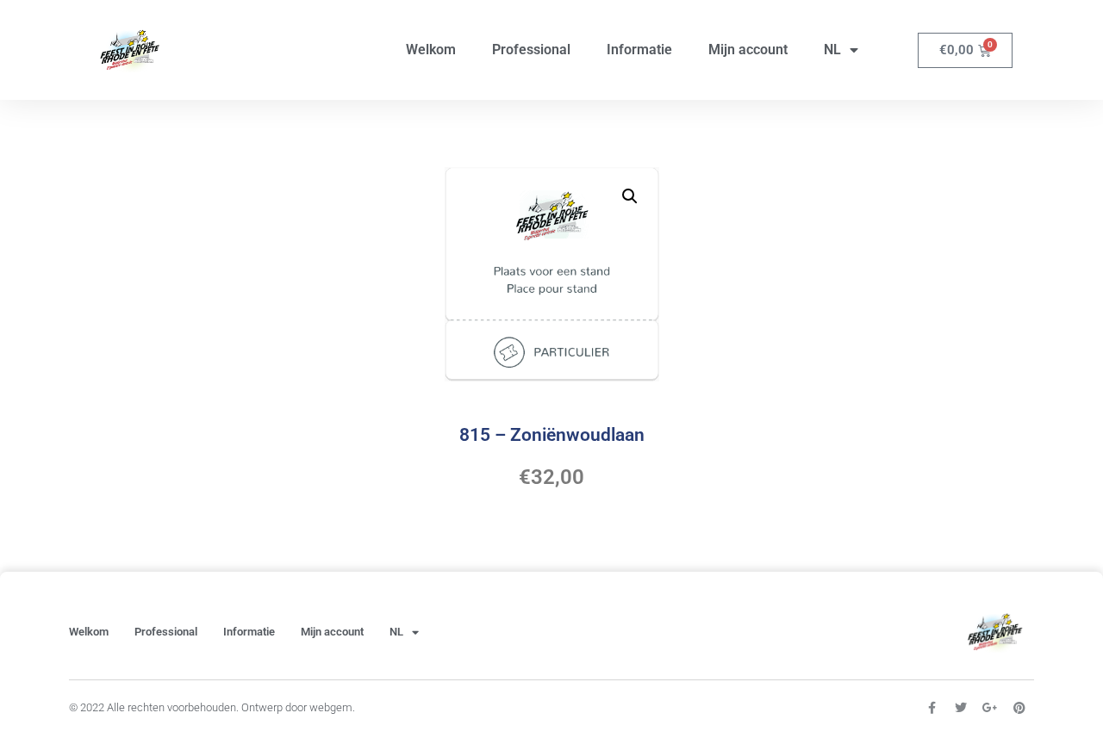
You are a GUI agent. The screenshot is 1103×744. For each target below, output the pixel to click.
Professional (531, 49)
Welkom (431, 49)
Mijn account (748, 49)
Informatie (639, 49)
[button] (629, 196)
